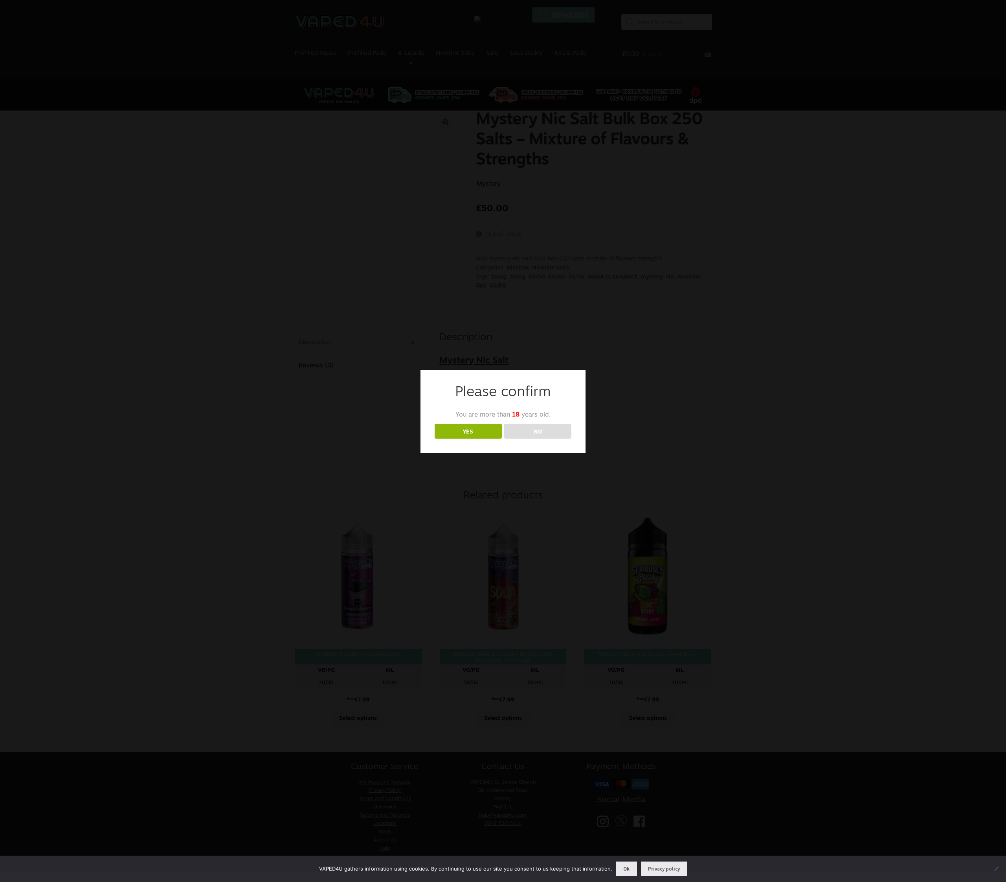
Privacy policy (664, 868)
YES (468, 431)
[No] (996, 869)
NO (538, 431)
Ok (626, 868)
